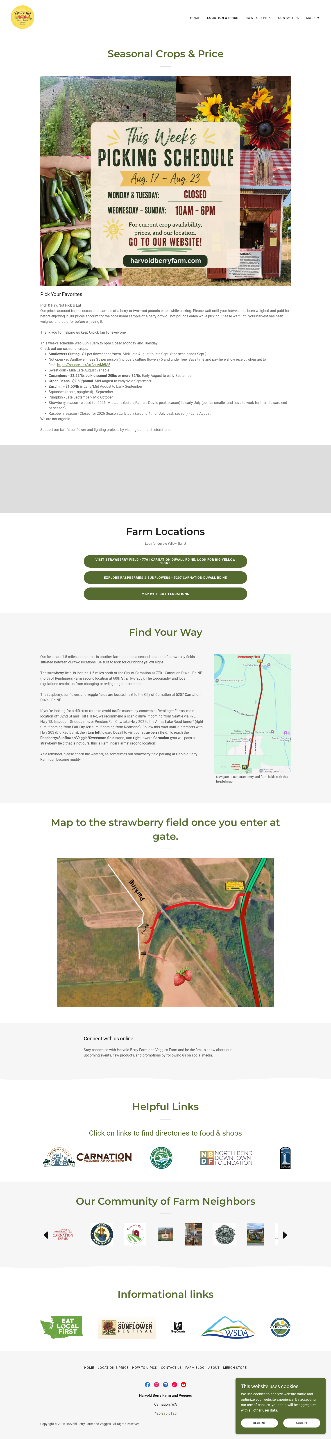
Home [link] (195, 18)
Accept (301, 1422)
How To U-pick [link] (258, 18)
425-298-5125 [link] (165, 1413)
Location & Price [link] (222, 18)
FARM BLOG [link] (195, 1367)
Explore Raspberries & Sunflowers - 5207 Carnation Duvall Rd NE (165, 577)
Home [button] (89, 1367)
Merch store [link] (235, 1367)
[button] (313, 17)
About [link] (214, 1367)
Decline (259, 1422)
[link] (22, 17)
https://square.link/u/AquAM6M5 (83, 365)
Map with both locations (165, 594)
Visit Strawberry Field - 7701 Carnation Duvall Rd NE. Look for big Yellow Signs (165, 561)
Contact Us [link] (288, 18)
